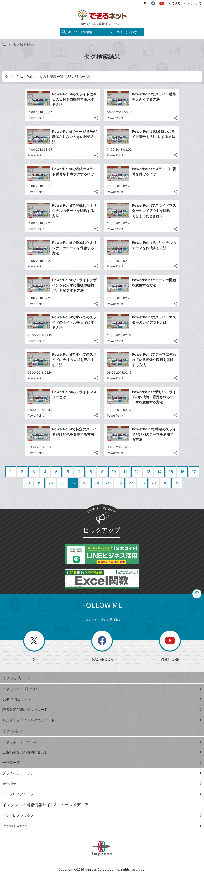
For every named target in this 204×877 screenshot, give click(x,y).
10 (114, 471)
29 (153, 483)
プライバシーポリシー (19, 773)
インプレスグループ (18, 794)
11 (125, 471)
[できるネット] (4, 44)
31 (177, 483)
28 (142, 483)
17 (194, 471)
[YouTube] (161, 3)
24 (96, 483)
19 (39, 483)
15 (171, 471)
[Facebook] (153, 3)
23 (85, 483)
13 (148, 471)
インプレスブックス (18, 815)
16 (182, 471)
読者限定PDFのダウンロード (25, 709)
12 (137, 471)
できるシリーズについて (21, 689)
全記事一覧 (11, 762)
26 (119, 483)
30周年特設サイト (16, 699)
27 (131, 483)
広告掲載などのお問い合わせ (25, 752)
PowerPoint (35, 118)
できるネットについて (187, 3)
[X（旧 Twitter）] (145, 3)
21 (62, 483)
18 (28, 483)
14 (159, 471)
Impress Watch (14, 826)
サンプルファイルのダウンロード (28, 720)
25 (107, 483)
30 (165, 483)
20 (50, 483)
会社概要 (9, 783)
